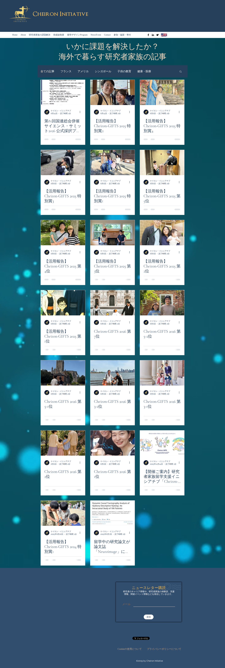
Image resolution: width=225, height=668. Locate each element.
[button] (180, 71)
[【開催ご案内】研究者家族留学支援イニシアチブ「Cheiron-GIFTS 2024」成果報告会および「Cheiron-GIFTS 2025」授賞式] (162, 443)
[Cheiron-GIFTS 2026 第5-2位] (162, 302)
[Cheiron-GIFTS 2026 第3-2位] (112, 373)
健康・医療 (144, 71)
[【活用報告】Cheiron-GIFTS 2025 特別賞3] (63, 162)
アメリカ (83, 71)
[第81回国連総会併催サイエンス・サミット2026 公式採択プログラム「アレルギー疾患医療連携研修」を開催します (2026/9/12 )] (63, 92)
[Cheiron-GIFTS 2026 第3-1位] (162, 373)
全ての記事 (47, 71)
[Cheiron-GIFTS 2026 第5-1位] (63, 373)
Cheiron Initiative (60, 14)
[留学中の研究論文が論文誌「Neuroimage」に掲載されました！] (112, 513)
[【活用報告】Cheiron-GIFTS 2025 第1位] (63, 302)
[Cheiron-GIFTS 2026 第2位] (63, 443)
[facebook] (148, 34)
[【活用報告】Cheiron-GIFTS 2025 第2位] (162, 232)
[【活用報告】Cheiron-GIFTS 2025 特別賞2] (112, 92)
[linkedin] (152, 34)
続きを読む (164, 71)
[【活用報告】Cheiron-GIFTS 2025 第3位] (112, 232)
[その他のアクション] (81, 112)
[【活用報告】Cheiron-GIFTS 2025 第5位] (162, 162)
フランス (65, 71)
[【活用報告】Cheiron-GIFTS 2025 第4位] (63, 232)
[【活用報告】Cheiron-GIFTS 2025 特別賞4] (162, 92)
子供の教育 (124, 71)
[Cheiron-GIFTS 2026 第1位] (112, 443)
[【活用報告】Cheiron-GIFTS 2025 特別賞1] (112, 162)
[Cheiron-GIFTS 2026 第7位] (112, 302)
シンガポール (103, 71)
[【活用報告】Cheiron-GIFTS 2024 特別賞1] (63, 513)
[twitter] (157, 34)
